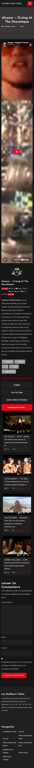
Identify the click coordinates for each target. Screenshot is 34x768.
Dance (20, 488)
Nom (3, 637)
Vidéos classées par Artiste (10, 744)
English (17, 385)
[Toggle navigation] (30, 3)
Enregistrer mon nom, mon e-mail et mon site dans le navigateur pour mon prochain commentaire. (16, 665)
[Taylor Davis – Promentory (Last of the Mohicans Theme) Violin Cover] (17, 504)
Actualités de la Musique (8, 751)
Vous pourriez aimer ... (17, 407)
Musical (20, 530)
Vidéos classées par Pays (25, 744)
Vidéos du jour (23, 753)
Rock (20, 449)
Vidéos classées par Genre (25, 737)
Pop (20, 572)
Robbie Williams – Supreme (17, 560)
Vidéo (22, 26)
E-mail (4, 648)
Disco (24, 289)
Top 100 (21, 732)
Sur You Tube (16, 392)
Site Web (11, 294)
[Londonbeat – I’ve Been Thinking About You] (17, 465)
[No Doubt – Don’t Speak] (17, 423)
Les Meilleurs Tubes (11, 3)
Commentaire (7, 602)
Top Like (5, 739)
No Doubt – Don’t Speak (16, 436)
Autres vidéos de (17, 400)
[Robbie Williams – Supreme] (17, 546)
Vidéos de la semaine (7, 758)
